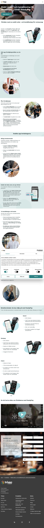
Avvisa (8, 276)
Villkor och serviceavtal (35, 513)
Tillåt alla (36, 276)
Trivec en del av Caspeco (6, 509)
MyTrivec (3, 507)
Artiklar (31, 507)
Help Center (3, 500)
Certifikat (3, 511)
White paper (33, 504)
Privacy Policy (4, 504)
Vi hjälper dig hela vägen (35, 511)
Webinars (32, 509)
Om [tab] (36, 253)
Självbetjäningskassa (20, 509)
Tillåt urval (22, 276)
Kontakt (2, 498)
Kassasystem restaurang (21, 498)
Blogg (31, 502)
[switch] (16, 272)
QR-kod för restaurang (21, 507)
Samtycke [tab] (8, 253)
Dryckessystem (19, 516)
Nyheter (32, 498)
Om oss (2, 502)
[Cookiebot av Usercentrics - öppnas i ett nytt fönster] (38, 250)
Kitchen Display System (21, 511)
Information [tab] (22, 253)
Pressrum (32, 500)
